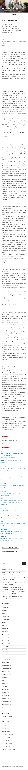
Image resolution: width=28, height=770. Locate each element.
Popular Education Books (8, 749)
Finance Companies (7, 734)
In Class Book (10, 9)
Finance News (6, 737)
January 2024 (5, 640)
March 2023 (5, 656)
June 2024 (5, 628)
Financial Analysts (7, 740)
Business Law (5, 728)
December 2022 (6, 665)
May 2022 (4, 686)
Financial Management (8, 743)
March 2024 (5, 634)
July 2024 (4, 625)
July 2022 (4, 680)
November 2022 (6, 668)
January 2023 (5, 662)
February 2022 (6, 695)
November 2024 (6, 619)
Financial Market (6, 746)
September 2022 (6, 674)
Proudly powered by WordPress (17, 766)
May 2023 (5, 650)
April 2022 (5, 689)
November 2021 (6, 704)
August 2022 (5, 677)
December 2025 (6, 607)
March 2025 (5, 616)
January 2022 (5, 698)
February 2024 (6, 637)
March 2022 (5, 692)
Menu (14, 14)
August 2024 (5, 622)
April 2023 (5, 653)
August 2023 (5, 647)
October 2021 (5, 707)
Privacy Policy (5, 766)
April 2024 (5, 631)
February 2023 (6, 659)
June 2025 (5, 613)
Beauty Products (6, 725)
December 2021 (6, 701)
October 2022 (6, 671)
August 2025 (5, 610)
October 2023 (6, 644)
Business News (6, 731)
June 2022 (5, 683)
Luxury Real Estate (7, 716)
